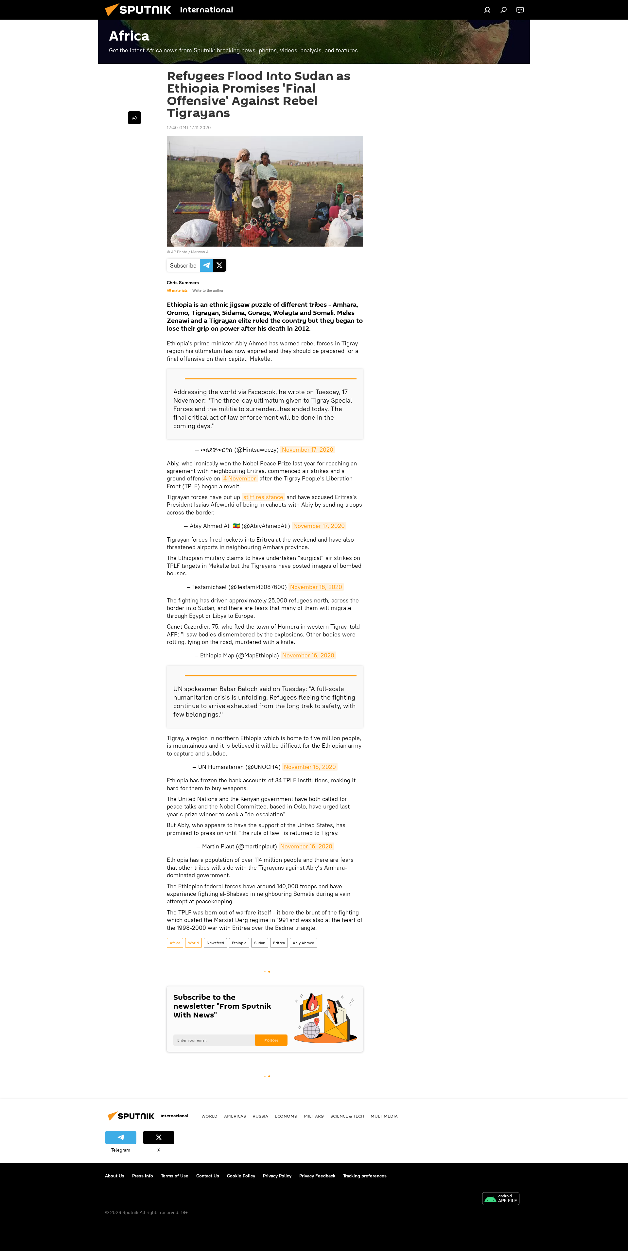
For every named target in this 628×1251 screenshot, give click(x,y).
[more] (134, 117)
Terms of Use (174, 1176)
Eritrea (279, 942)
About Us (114, 1176)
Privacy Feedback (317, 1176)
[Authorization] (487, 9)
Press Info (142, 1176)
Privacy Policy (277, 1176)
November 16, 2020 (316, 587)
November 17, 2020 (307, 449)
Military (314, 1116)
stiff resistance (263, 497)
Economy (286, 1116)
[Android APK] (501, 1199)
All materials (177, 290)
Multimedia (384, 1116)
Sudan (259, 942)
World (193, 942)
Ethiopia (239, 942)
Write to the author (207, 290)
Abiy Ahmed (303, 942)
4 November (239, 478)
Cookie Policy (241, 1176)
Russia (260, 1116)
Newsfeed (215, 942)
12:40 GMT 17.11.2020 (189, 127)
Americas (235, 1116)
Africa (175, 942)
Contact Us (207, 1176)
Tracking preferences (365, 1176)
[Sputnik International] (140, 18)
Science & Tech (347, 1116)
